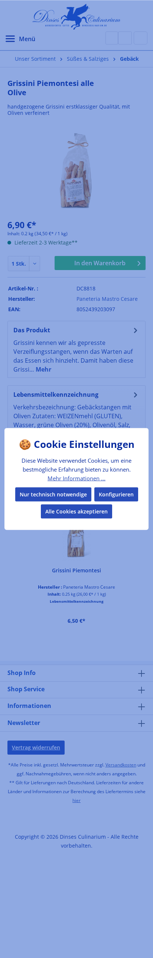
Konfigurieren (116, 494)
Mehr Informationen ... (76, 478)
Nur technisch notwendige (53, 494)
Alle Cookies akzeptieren (76, 511)
